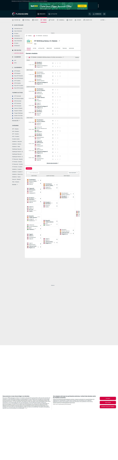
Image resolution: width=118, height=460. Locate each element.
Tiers (26, 408)
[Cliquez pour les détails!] (53, 64)
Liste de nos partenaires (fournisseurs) (62, 404)
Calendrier (57, 48)
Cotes (34, 48)
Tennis (30, 35)
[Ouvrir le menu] (104, 14)
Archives (71, 48)
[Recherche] (89, 14)
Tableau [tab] (29, 168)
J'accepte (108, 398)
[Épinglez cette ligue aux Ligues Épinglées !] (59, 41)
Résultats (49, 48)
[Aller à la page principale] (21, 14)
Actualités (41, 48)
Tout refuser (108, 402)
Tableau (64, 48)
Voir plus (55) (15, 120)
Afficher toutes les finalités (107, 406)
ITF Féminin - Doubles (42, 35)
